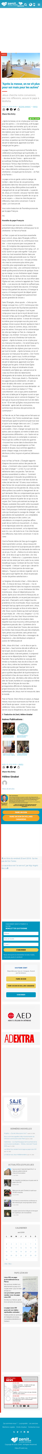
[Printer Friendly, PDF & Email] (34, 118)
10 (11, 1248)
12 (21, 1248)
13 (26, 1248)
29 (35, 1255)
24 (11, 1255)
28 (31, 1255)
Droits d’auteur (21, 1427)
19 (21, 1252)
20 (26, 1252)
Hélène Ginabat (25, 107)
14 (31, 1248)
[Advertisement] (21, 29)
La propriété (23, 1423)
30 (6, 1259)
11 (16, 1248)
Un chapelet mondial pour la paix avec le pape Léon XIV (25, 1181)
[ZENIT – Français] (11, 4)
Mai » (10, 1264)
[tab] (12, 1379)
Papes (4, 54)
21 (31, 1252)
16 (6, 1252)
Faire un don (21, 812)
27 (26, 1255)
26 (21, 1255)
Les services (33, 1423)
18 (16, 1252)
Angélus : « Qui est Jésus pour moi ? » (16, 1133)
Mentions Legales (8, 1427)
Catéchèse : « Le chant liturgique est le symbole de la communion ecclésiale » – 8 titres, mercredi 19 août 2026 (20, 1144)
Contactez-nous (34, 1427)
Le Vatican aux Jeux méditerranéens (15, 1154)
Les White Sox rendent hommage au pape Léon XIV (20, 1149)
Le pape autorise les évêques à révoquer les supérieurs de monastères (25, 1212)
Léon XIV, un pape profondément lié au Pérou (11, 1279)
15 (35, 1248)
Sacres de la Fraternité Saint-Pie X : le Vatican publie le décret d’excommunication (24, 1171)
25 (16, 1255)
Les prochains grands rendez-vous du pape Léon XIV (12, 1295)
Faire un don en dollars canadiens (21, 818)
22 (35, 1252)
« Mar (6, 1264)
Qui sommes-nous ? (10, 1423)
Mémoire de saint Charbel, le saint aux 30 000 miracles (24, 1191)
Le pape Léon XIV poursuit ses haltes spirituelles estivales (11, 1310)
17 (11, 1252)
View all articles (8, 789)
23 (6, 1255)
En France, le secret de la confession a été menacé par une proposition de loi (24, 1201)
